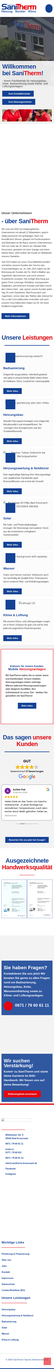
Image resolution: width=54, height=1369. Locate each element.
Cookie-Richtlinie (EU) (13, 1290)
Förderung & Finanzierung (15, 1254)
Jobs (4, 1266)
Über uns (6, 1260)
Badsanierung (9, 1321)
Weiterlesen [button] (11, 815)
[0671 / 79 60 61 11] (8, 1006)
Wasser (5, 1333)
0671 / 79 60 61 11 (32, 1005)
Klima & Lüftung (10, 1339)
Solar (4, 1327)
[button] (49, 8)
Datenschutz (8, 1284)
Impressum (7, 1278)
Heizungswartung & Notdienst (17, 1315)
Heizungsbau (8, 1309)
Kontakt (6, 1272)
